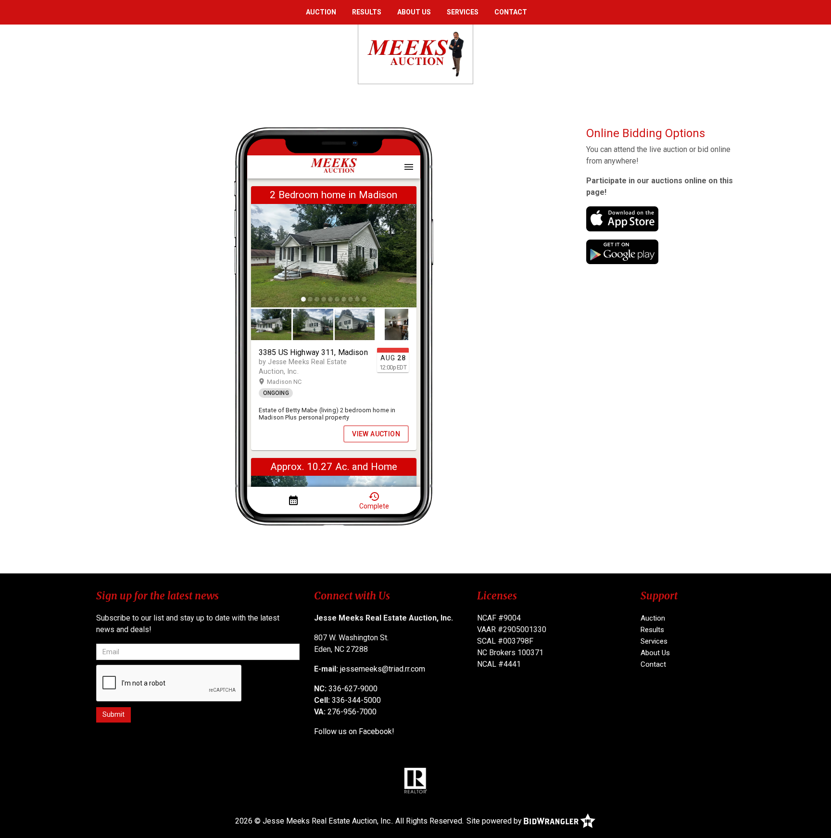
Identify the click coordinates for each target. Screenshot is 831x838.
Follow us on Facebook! (354, 731)
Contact (510, 12)
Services (462, 12)
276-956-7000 (352, 711)
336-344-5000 (356, 700)
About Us (414, 12)
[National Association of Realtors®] (415, 780)
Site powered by (495, 820)
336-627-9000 (353, 688)
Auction (321, 12)
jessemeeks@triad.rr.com (382, 668)
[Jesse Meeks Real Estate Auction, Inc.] (415, 53)
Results (366, 12)
